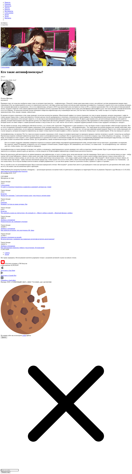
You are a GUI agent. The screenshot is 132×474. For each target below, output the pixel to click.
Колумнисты (9, 11)
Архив (7, 254)
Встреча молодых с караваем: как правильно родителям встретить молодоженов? (28, 239)
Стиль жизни (9, 13)
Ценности (8, 6)
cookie (24, 335)
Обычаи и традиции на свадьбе (11, 237)
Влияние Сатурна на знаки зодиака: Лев (14, 204)
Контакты (8, 18)
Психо (7, 14)
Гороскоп (8, 4)
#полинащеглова (15, 171)
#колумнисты (5, 171)
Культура (4, 194)
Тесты (7, 16)
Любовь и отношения (8, 220)
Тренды (7, 7)
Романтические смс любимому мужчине (14, 221)
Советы (7, 253)
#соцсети (24, 171)
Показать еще (6, 472)
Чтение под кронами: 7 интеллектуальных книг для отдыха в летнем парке (25, 195)
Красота (7, 9)
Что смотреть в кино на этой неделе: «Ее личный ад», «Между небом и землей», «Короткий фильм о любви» (37, 213)
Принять (4, 337)
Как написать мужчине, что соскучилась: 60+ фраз (17, 230)
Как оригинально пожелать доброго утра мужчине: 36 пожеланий (22, 247)
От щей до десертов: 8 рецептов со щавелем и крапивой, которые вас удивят (26, 187)
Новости (7, 2)
